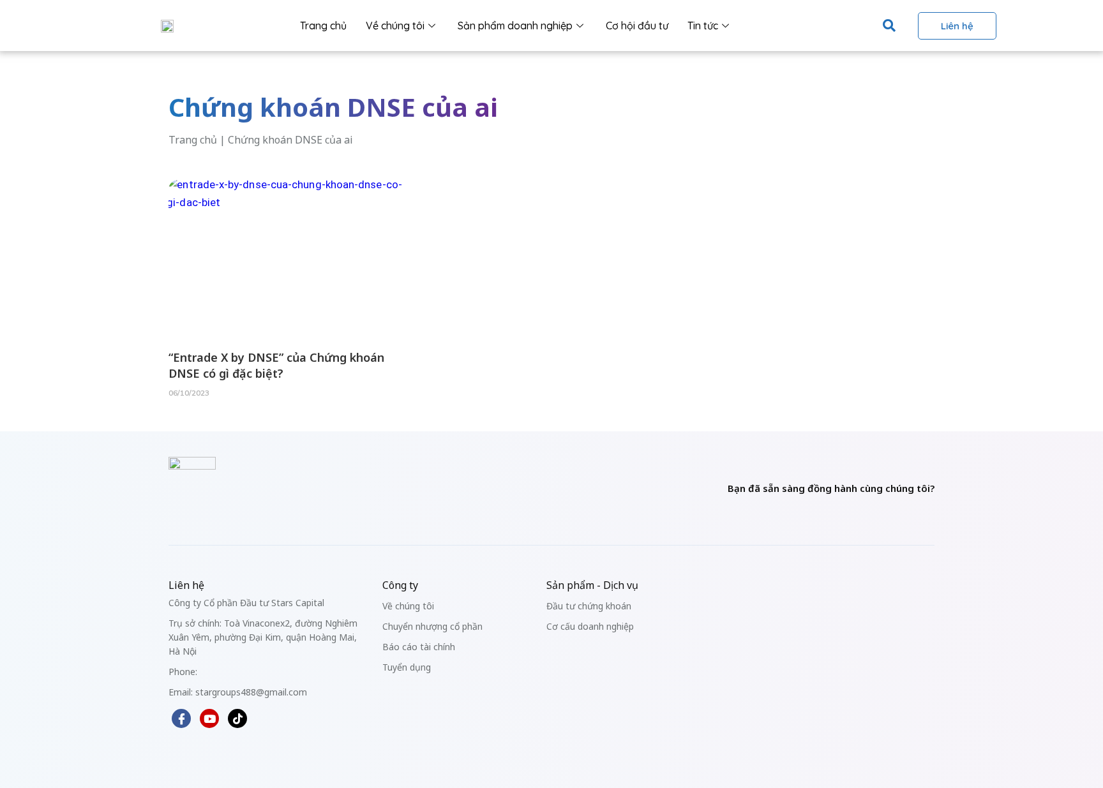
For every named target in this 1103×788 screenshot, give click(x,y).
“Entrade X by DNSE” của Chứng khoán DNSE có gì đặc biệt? (276, 365)
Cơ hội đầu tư (637, 25)
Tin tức (702, 25)
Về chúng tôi (395, 25)
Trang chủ (323, 25)
